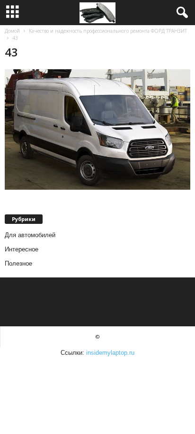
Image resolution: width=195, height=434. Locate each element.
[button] (180, 12)
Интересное (21, 249)
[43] (97, 129)
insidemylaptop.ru (110, 352)
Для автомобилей (30, 235)
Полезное (18, 263)
